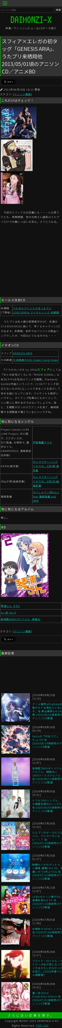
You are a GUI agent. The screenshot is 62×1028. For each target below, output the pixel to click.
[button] (5, 3)
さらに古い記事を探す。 (31, 1015)
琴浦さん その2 (10, 606)
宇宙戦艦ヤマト (42, 442)
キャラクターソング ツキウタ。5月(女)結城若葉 (46, 481)
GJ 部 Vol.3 (8, 612)
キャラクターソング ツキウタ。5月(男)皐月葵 (46, 466)
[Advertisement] (31, 261)
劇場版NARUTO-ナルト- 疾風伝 (20, 619)
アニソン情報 (22, 94)
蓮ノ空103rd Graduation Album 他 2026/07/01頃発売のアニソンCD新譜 (47, 998)
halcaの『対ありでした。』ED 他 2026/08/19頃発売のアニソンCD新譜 (47, 741)
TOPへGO (42, 1025)
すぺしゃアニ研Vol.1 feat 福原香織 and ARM (46, 496)
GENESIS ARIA (22, 353)
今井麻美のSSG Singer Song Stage (35, 360)
